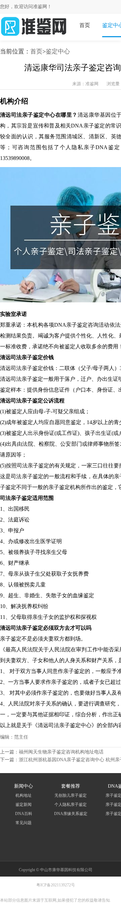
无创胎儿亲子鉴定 (70, 795)
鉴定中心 (58, 51)
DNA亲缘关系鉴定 (70, 813)
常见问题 (23, 822)
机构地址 (23, 795)
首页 (84, 25)
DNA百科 (23, 813)
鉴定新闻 (23, 804)
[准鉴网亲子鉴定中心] (33, 35)
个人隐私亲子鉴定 (70, 804)
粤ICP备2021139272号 (55, 885)
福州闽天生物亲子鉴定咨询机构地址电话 (61, 751)
